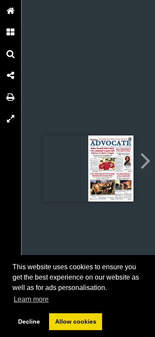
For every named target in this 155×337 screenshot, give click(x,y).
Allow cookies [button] (75, 321)
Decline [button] (29, 321)
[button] (11, 11)
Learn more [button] (31, 299)
